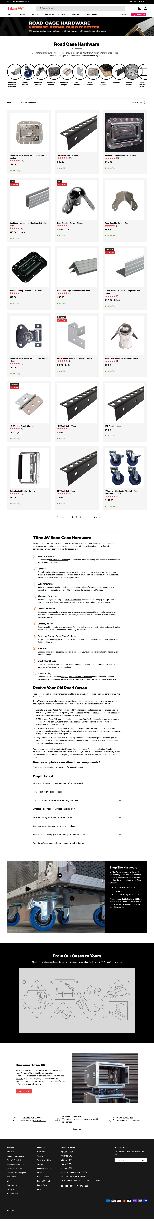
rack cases (45, 1073)
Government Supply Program (17, 1164)
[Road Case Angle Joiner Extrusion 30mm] (77, 267)
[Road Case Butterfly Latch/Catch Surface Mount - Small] (29, 335)
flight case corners (97, 639)
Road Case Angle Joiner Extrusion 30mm (73, 291)
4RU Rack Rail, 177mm (66, 426)
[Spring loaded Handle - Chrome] (29, 468)
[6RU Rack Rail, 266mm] (124, 403)
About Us (24, 1091)
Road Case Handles (51, 84)
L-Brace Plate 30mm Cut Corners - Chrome (74, 358)
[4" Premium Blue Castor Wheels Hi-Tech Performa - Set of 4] (124, 468)
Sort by (24, 102)
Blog (8, 1181)
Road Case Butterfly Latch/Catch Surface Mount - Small (29, 359)
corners (114, 713)
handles (97, 612)
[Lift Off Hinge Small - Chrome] (29, 403)
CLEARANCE (92, 15)
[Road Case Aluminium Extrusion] (15, 71)
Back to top (77, 1129)
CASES (10, 15)
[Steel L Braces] (80, 71)
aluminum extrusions (73, 600)
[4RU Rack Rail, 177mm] (77, 403)
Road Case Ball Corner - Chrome (70, 223)
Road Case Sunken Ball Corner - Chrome (121, 358)
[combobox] (80, 8)
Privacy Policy (42, 1185)
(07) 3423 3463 (39, 1120)
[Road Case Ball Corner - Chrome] (77, 200)
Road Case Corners (38, 84)
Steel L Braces (77, 84)
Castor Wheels (25, 84)
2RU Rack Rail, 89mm (66, 491)
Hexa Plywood (103, 84)
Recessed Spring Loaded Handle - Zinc (121, 155)
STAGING (61, 15)
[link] (59, 517)
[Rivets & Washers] (132, 71)
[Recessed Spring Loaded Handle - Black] (29, 267)
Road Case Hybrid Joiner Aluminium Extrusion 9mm (28, 224)
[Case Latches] (93, 71)
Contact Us (41, 1152)
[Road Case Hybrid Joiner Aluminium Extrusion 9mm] (29, 200)
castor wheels (90, 627)
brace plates (110, 639)
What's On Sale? (13, 1193)
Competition (11, 1177)
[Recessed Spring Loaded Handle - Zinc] (124, 132)
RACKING (47, 15)
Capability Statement (14, 1168)
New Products (12, 1185)
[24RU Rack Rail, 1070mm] (77, 132)
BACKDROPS (76, 15)
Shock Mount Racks (142, 85)
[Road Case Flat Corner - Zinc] (124, 200)
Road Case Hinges (64, 84)
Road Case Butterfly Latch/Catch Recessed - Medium (27, 156)
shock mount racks (100, 664)
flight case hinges (45, 642)
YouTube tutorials (94, 719)
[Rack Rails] (119, 71)
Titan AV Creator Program (16, 1173)
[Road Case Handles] (54, 71)
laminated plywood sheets (61, 572)
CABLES (34, 15)
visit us (28, 1084)
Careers (40, 1156)
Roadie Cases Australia (15, 1156)
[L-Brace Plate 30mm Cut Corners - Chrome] (77, 335)
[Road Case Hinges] (67, 71)
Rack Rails (116, 82)
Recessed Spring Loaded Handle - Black (26, 291)
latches (80, 713)
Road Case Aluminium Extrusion (12, 85)
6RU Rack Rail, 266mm (114, 426)
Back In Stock (12, 1189)
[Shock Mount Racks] (145, 71)
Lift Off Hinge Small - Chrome (22, 426)
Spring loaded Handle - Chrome (22, 491)
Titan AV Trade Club (14, 1160)
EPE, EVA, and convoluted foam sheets (76, 677)
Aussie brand (44, 1070)
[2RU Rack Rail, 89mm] (77, 468)
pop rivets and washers (58, 560)
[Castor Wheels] (28, 71)
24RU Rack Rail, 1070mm (67, 155)
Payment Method (43, 1181)
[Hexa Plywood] (106, 71)
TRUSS (22, 15)
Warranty (40, 1173)
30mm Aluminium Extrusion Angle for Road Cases (122, 292)
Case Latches (90, 84)
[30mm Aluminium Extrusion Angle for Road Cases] (124, 267)
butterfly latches (89, 587)
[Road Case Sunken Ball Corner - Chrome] (124, 335)
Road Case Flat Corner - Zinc (116, 223)
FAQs (39, 1189)
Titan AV (13, 1210)
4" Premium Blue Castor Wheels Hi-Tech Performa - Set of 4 (121, 492)
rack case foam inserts (48, 1076)
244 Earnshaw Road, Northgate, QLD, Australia (83, 1180)
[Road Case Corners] (41, 71)
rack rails (94, 652)
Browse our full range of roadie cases (48, 767)
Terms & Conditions (44, 1160)
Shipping (40, 1164)
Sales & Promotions (44, 1177)
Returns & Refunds (44, 1168)
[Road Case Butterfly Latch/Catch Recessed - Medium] (29, 132)
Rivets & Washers (129, 84)
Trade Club (123, 15)
